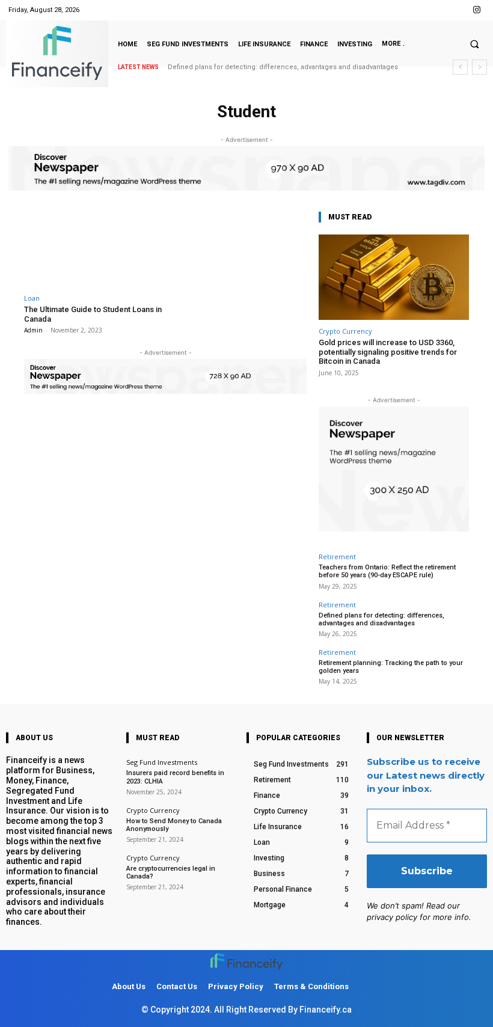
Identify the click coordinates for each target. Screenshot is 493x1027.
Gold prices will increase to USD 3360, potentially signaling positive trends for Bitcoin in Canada (388, 352)
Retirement (337, 556)
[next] (479, 67)
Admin (33, 330)
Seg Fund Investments (161, 762)
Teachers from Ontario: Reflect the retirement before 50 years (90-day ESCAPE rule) (387, 571)
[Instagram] (477, 9)
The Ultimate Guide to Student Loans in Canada (93, 314)
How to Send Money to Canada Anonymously (174, 825)
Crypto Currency (345, 331)
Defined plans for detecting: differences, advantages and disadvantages (283, 67)
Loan (32, 298)
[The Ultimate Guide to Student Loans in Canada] (93, 248)
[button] (474, 44)
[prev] (460, 67)
